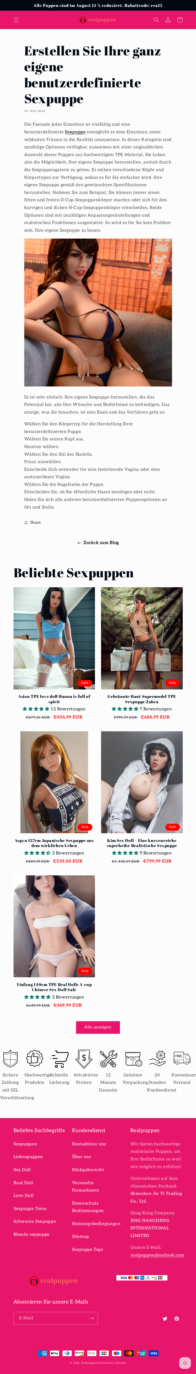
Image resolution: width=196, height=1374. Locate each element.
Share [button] (35, 522)
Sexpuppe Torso (30, 1208)
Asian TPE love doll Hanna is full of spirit (54, 699)
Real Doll (23, 1182)
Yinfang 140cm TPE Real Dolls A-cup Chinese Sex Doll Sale (54, 987)
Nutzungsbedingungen (96, 1223)
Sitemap (80, 1236)
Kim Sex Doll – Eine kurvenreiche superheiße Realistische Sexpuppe (142, 843)
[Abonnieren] (92, 1318)
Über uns (81, 1156)
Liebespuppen (28, 1156)
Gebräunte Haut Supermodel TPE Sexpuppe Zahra (141, 699)
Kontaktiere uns (89, 1144)
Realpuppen (89, 1363)
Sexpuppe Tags (87, 1249)
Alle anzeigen (98, 1027)
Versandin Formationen (85, 1186)
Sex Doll (22, 1169)
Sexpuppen (25, 1144)
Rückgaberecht (88, 1169)
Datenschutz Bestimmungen (88, 1207)
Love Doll (24, 1195)
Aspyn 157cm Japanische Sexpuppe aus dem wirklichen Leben (54, 843)
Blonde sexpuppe (32, 1234)
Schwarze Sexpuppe (35, 1221)
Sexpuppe (75, 132)
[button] (16, 20)
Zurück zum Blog (101, 542)
